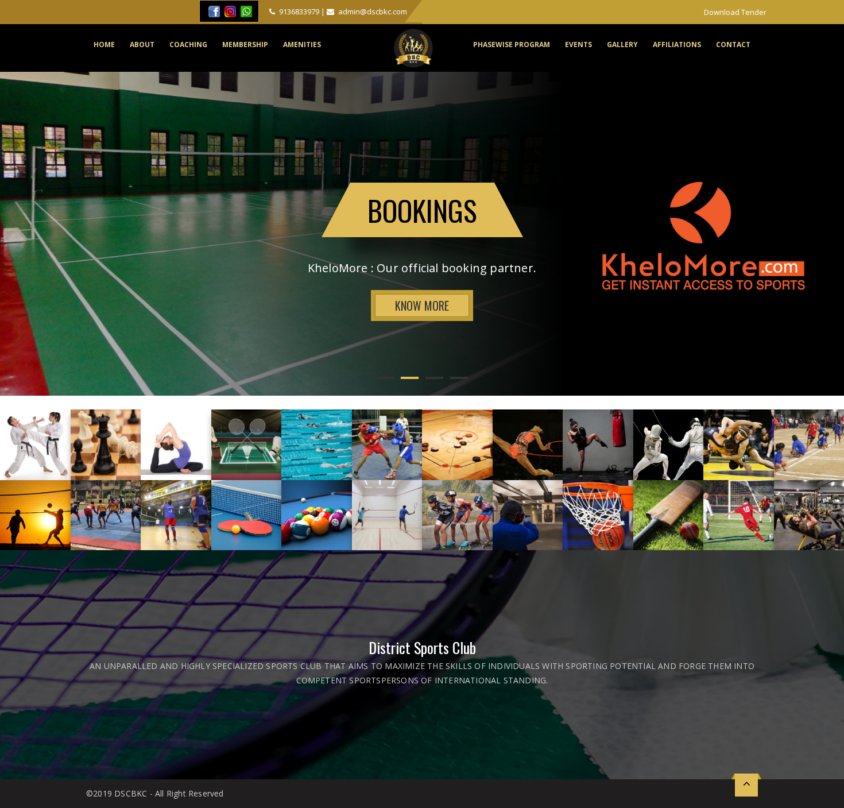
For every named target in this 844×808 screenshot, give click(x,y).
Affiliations (677, 44)
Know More (422, 305)
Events (578, 44)
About (142, 44)
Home (104, 44)
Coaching (188, 44)
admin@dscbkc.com (371, 11)
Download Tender (735, 12)
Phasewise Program (511, 44)
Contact (733, 44)
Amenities (302, 44)
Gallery (622, 44)
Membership (245, 44)
